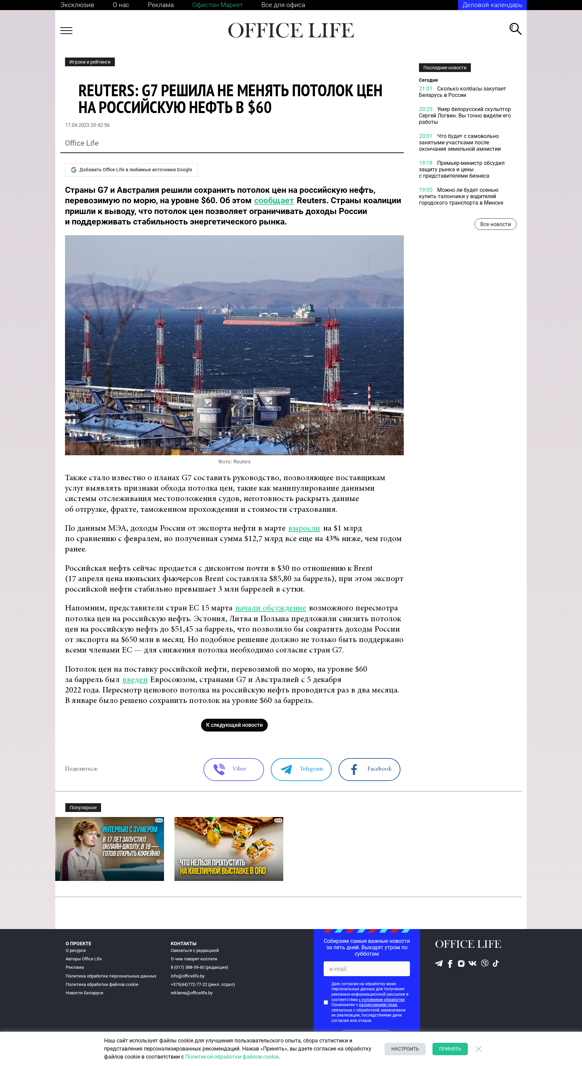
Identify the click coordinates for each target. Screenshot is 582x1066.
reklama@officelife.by (192, 992)
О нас (121, 5)
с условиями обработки (382, 999)
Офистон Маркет (217, 5)
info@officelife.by (187, 976)
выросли (304, 529)
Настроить (405, 1049)
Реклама (161, 5)
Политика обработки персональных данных (111, 976)
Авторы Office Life (84, 958)
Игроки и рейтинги (89, 62)
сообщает (274, 200)
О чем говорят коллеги (194, 958)
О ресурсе (76, 950)
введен (135, 680)
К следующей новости (234, 725)
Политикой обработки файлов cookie (232, 1057)
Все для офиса (283, 5)
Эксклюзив (77, 5)
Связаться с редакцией (195, 950)
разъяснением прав (378, 1004)
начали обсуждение (270, 608)
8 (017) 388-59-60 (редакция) (199, 967)
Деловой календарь (492, 5)
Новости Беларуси (84, 992)
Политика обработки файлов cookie (102, 984)
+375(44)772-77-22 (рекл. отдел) (203, 984)
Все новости (495, 224)
